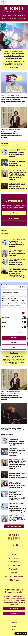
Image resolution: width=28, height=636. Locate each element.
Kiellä (14, 347)
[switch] (24, 317)
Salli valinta (14, 342)
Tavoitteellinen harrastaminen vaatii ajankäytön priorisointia (16, 262)
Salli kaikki (14, 337)
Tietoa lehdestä (12, 18)
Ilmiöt (9, 15)
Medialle (14, 573)
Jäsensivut (13, 613)
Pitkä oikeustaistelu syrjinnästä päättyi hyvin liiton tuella (17, 253)
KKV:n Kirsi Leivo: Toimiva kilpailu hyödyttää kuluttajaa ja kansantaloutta (18, 186)
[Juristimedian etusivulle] (14, 10)
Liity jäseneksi (14, 213)
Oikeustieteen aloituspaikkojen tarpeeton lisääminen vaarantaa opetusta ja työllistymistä (17, 509)
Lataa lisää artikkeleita (14, 526)
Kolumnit (4, 18)
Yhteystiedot (14, 580)
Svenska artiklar (22, 18)
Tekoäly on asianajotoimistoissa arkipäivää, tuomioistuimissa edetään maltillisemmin (14, 56)
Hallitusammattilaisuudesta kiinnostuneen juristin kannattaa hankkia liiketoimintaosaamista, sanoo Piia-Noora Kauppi (18, 273)
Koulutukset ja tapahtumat (14, 576)
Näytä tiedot (20, 332)
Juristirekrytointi (14, 565)
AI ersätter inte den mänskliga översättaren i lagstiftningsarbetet (17, 485)
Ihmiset (4, 15)
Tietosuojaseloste (14, 622)
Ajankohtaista (14, 569)
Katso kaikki (4, 234)
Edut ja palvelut (14, 558)
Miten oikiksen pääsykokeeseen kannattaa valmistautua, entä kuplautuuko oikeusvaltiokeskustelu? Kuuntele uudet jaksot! (14, 100)
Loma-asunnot (14, 562)
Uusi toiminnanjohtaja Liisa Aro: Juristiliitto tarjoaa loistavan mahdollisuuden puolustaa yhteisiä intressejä (11, 134)
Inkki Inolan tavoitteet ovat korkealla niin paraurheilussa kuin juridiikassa (17, 164)
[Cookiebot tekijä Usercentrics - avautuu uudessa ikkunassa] (20, 287)
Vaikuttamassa (21, 15)
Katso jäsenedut (14, 218)
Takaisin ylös (20, 633)
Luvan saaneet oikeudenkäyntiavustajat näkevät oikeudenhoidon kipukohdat (16, 153)
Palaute (14, 626)
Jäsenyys (14, 554)
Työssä (14, 15)
